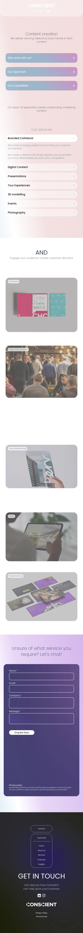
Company (15, 695)
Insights (41, 864)
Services (41, 855)
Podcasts (41, 860)
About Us (41, 850)
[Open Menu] (48, 11)
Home (41, 846)
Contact (41, 829)
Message (15, 711)
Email (13, 683)
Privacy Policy (41, 913)
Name (13, 670)
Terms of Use (41, 916)
